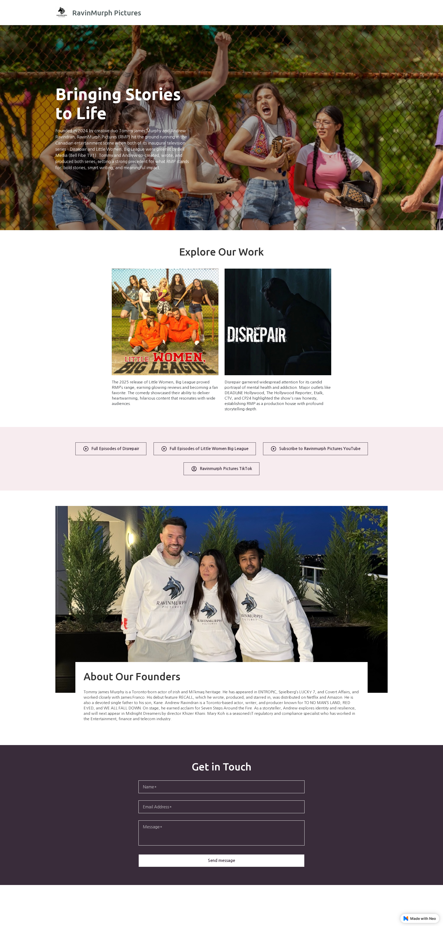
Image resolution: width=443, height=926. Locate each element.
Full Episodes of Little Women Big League (209, 449)
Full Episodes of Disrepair (115, 449)
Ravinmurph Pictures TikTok (226, 469)
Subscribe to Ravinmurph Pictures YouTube (319, 449)
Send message (221, 860)
